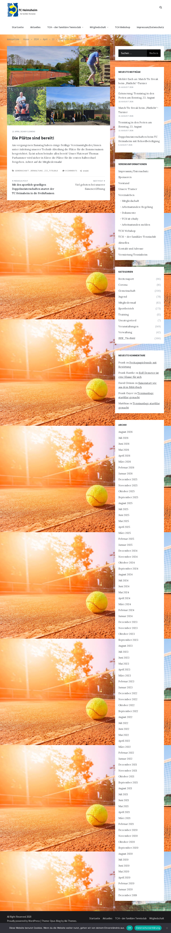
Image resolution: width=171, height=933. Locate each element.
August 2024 (125, 574)
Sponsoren (125, 177)
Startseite (18, 27)
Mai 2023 (123, 663)
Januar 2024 (125, 616)
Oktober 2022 (126, 705)
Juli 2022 (123, 723)
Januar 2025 (125, 544)
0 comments (71, 170)
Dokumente (129, 212)
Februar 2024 (126, 610)
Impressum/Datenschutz (150, 27)
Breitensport (126, 278)
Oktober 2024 (126, 562)
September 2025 (128, 497)
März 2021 (124, 818)
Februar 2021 (126, 824)
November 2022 (127, 699)
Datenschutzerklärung (148, 927)
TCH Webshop (122, 27)
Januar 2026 (125, 473)
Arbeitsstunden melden (136, 224)
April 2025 (124, 527)
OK (129, 927)
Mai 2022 (123, 735)
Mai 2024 (123, 592)
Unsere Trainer (127, 189)
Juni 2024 (123, 586)
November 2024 (128, 556)
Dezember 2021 (127, 764)
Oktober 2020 (126, 841)
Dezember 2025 (127, 479)
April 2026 (124, 455)
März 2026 (124, 461)
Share (85, 171)
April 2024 (124, 598)
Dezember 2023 (127, 622)
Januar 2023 (125, 687)
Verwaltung (37, 170)
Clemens (31, 131)
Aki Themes (70, 920)
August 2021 (125, 788)
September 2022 (128, 711)
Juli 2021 (123, 794)
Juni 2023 (123, 657)
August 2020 (125, 853)
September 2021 (128, 782)
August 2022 (125, 717)
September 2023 (128, 639)
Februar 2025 (126, 538)
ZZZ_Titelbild (51, 170)
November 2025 (127, 485)
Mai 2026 (123, 449)
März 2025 (124, 533)
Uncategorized (127, 320)
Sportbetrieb (126, 308)
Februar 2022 (126, 752)
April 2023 (124, 669)
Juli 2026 (123, 437)
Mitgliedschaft (98, 27)
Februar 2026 (126, 467)
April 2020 (124, 877)
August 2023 (125, 645)
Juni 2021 (123, 800)
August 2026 (125, 431)
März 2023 (124, 675)
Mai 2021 (123, 806)
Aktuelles (35, 27)
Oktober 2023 (126, 633)
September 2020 (128, 847)
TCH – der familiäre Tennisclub (64, 27)
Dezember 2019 (127, 895)
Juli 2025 (123, 509)
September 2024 (128, 568)
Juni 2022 (123, 729)
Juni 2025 (123, 515)
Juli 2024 (123, 580)
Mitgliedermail (127, 302)
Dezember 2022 (127, 693)
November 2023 (128, 628)
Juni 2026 (123, 443)
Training (123, 314)
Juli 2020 (123, 859)
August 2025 (125, 503)
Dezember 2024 (127, 550)
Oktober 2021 (126, 776)
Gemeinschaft (22, 170)
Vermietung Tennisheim (132, 254)
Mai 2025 (123, 521)
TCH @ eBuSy (130, 218)
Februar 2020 (126, 883)
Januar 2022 (125, 758)
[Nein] (166, 928)
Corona (122, 284)
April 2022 (124, 740)
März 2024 (124, 604)
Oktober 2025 (126, 491)
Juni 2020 (123, 865)
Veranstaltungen (128, 326)
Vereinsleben (126, 195)
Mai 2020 (123, 871)
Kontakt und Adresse (130, 248)
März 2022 (124, 746)
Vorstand (123, 183)
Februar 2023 (126, 681)
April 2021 (124, 812)
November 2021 (127, 770)
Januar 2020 (125, 889)
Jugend (122, 296)
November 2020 (128, 835)
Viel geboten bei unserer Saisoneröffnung (90, 187)
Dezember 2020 (127, 830)
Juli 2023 (123, 651)
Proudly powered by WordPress (23, 920)
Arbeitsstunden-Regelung (137, 207)
